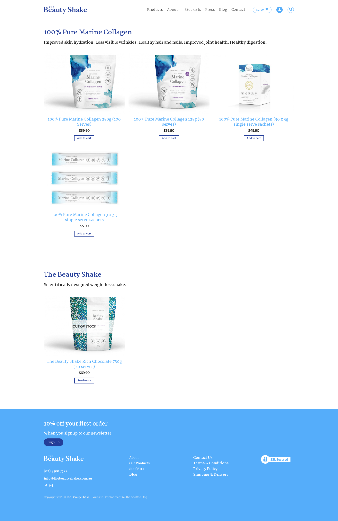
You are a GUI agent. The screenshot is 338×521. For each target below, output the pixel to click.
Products (155, 10)
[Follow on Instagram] (51, 486)
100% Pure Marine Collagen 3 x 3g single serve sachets (84, 217)
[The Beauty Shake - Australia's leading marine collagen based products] (65, 10)
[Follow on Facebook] (46, 486)
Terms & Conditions (210, 463)
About (172, 10)
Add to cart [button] (84, 138)
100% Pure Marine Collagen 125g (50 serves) (169, 122)
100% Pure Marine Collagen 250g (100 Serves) (84, 122)
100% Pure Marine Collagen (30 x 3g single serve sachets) (253, 122)
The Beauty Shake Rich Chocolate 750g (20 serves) (84, 364)
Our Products (139, 463)
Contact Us (202, 458)
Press (210, 10)
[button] (262, 10)
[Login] (279, 10)
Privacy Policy (205, 469)
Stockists (193, 10)
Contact (238, 10)
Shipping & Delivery (210, 475)
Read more (84, 380)
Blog (223, 10)
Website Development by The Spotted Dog (120, 497)
